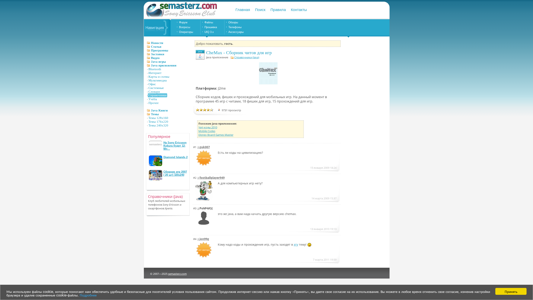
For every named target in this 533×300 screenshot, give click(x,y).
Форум (183, 22)
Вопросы (184, 27)
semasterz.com (177, 274)
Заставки (157, 54)
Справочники (157, 95)
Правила (278, 10)
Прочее (153, 103)
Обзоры (233, 22)
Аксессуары (236, 32)
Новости (157, 43)
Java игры (158, 61)
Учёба (152, 99)
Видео (155, 58)
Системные (156, 88)
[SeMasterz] (181, 17)
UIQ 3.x (209, 32)
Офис (152, 84)
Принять (511, 291)
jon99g (204, 239)
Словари (154, 91)
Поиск (260, 10)
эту (296, 244)
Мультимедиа (157, 80)
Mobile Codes (206, 131)
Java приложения (163, 65)
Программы (159, 50)
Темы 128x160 (158, 118)
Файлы (208, 22)
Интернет (155, 73)
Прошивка (210, 27)
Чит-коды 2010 (207, 127)
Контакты (299, 10)
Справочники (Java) (246, 57)
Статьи (156, 46)
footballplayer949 (212, 178)
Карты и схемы (158, 76)
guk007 (204, 147)
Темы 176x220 (158, 121)
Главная (242, 10)
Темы (155, 114)
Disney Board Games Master (215, 135)
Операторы (186, 32)
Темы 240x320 (158, 125)
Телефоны (235, 27)
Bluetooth (154, 69)
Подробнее (88, 295)
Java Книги (159, 110)
